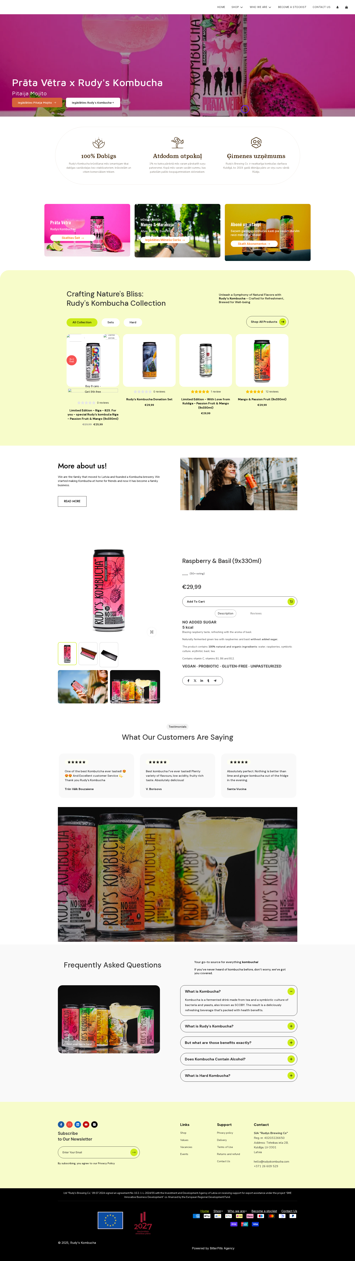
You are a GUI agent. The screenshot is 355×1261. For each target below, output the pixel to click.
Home (221, 7)
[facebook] (188, 680)
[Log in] (337, 7)
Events (184, 1154)
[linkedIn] (201, 680)
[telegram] (215, 680)
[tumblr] (208, 680)
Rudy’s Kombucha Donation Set (149, 399)
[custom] (61, 1124)
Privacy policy (225, 1133)
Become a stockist (292, 7)
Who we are (236, 1211)
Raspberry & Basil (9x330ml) (221, 561)
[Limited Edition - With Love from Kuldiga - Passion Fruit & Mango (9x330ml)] (205, 360)
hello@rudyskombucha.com (271, 1162)
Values (184, 1140)
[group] (67, 653)
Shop (183, 1133)
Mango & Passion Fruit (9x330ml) (262, 399)
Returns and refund (228, 1154)
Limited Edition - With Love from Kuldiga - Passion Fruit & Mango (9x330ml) (205, 403)
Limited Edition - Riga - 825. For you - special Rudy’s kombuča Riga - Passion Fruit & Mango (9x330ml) (92, 414)
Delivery (222, 1140)
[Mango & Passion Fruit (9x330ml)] (262, 360)
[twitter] (195, 680)
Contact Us (321, 7)
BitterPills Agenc (221, 1248)
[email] (69, 1124)
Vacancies (186, 1147)
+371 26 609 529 (266, 1166)
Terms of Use (225, 1147)
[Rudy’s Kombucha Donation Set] (149, 360)
